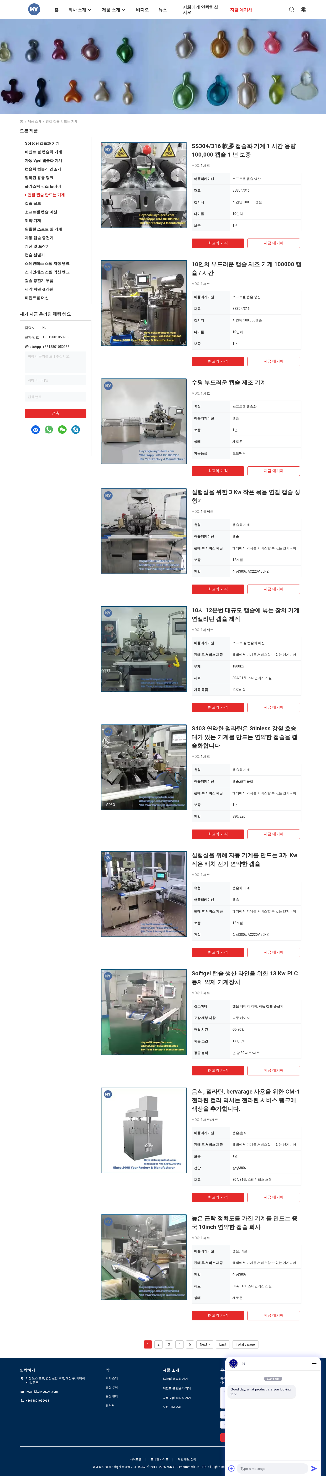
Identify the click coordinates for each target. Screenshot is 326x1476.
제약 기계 (33, 220)
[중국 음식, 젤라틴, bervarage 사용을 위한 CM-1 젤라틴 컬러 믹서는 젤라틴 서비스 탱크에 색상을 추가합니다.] (144, 1130)
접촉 (55, 413)
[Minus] (314, 1363)
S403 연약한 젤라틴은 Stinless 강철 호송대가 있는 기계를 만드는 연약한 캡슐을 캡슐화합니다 (245, 737)
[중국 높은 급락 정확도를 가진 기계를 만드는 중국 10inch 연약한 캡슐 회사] (144, 1257)
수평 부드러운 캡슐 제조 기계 (229, 382)
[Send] (314, 1468)
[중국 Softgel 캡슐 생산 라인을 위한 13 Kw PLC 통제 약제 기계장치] (144, 1012)
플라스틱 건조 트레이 (43, 186)
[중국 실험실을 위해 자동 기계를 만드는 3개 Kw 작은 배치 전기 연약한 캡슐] (144, 894)
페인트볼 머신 (37, 297)
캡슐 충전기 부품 (39, 280)
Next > (205, 1344)
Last (222, 1344)
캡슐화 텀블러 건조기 (43, 169)
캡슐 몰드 (33, 203)
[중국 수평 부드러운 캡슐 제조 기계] (144, 421)
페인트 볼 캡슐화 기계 (43, 152)
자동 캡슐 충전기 (39, 237)
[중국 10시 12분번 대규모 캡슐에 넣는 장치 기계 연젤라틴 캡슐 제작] (144, 649)
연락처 (110, 1405)
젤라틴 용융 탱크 (39, 177)
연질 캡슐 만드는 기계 (46, 195)
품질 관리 (112, 1396)
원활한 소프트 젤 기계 (43, 229)
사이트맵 (136, 1459)
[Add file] (231, 1468)
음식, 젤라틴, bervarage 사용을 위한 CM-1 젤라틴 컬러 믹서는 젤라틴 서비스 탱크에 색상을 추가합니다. (246, 1100)
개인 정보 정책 (187, 1459)
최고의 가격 (218, 243)
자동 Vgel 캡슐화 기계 (43, 160)
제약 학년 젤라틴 (39, 289)
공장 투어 (112, 1387)
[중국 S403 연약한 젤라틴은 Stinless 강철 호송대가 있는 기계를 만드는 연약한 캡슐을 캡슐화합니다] (144, 767)
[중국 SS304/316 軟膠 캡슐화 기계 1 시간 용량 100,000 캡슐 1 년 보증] (144, 185)
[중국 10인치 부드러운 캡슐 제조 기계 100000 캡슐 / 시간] (144, 303)
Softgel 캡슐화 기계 (42, 143)
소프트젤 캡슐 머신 (41, 212)
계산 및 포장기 (37, 246)
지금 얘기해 (274, 243)
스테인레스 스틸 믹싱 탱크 (47, 272)
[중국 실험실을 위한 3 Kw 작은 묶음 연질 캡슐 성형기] (144, 531)
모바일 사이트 (159, 1459)
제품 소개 (35, 121)
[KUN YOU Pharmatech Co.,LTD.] (34, 9)
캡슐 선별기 (35, 255)
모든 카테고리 (172, 1407)
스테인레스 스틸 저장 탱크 (47, 263)
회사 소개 (112, 1378)
